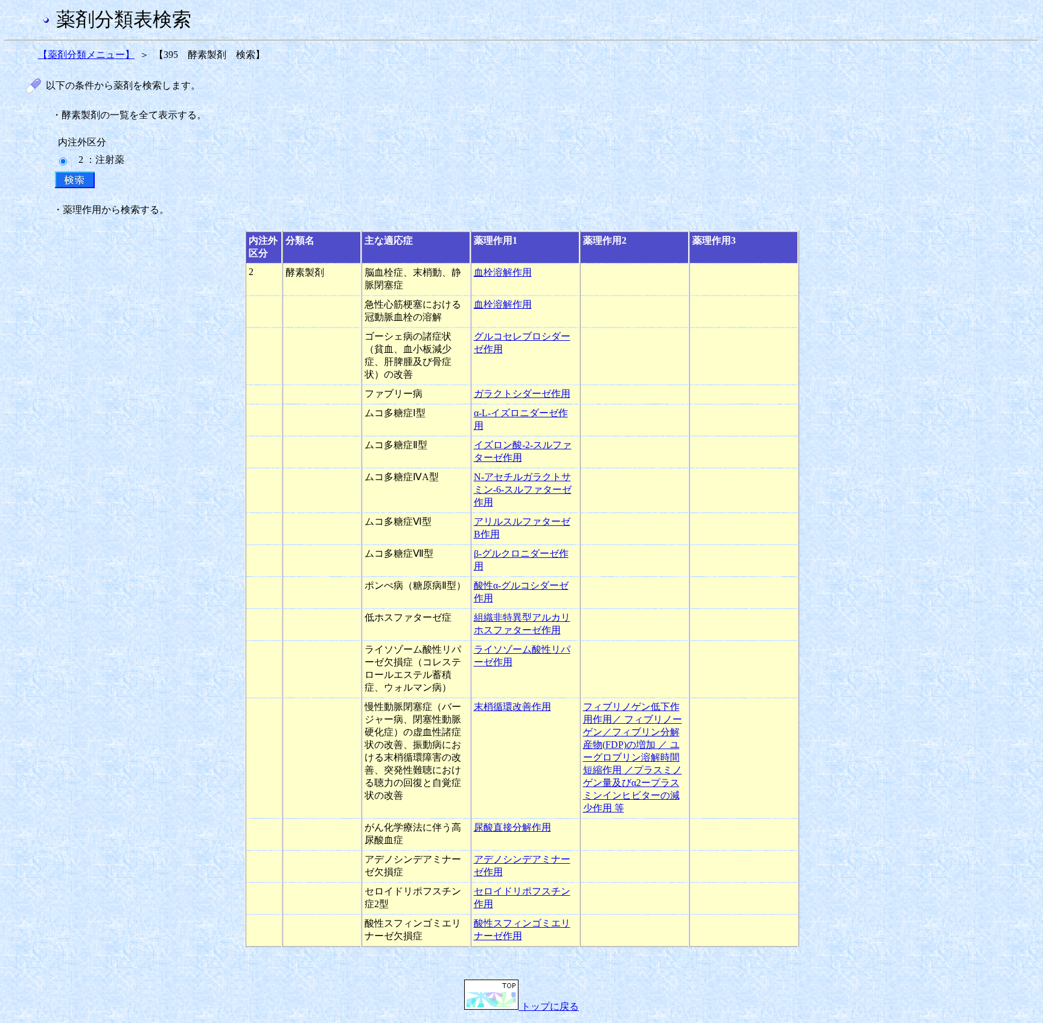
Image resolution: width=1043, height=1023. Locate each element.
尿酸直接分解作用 (512, 827)
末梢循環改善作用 (512, 707)
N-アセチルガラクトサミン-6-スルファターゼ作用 (523, 489)
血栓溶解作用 (503, 272)
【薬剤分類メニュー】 (86, 54)
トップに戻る (548, 1006)
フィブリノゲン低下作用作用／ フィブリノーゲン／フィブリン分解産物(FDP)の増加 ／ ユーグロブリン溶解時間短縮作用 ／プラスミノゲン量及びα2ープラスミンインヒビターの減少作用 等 (632, 757)
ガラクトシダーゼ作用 (522, 393)
